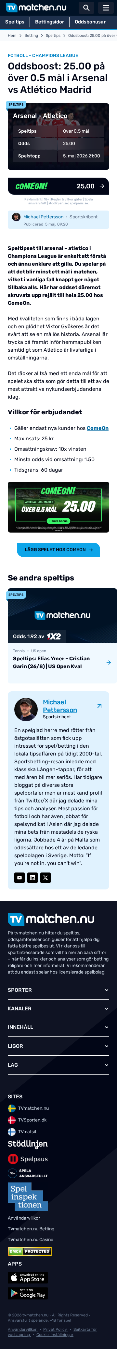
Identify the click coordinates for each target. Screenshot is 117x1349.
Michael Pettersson (43, 217)
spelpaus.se (79, 203)
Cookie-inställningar (54, 1334)
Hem (12, 35)
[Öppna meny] (106, 8)
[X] (45, 877)
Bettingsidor (49, 22)
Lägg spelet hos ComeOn (55, 549)
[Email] (19, 877)
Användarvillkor (23, 1329)
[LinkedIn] (32, 877)
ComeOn (98, 428)
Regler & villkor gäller (67, 199)
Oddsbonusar (90, 22)
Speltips (14, 22)
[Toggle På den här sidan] (103, 1335)
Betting (31, 35)
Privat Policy (55, 1329)
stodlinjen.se (58, 203)
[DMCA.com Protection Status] (30, 1251)
